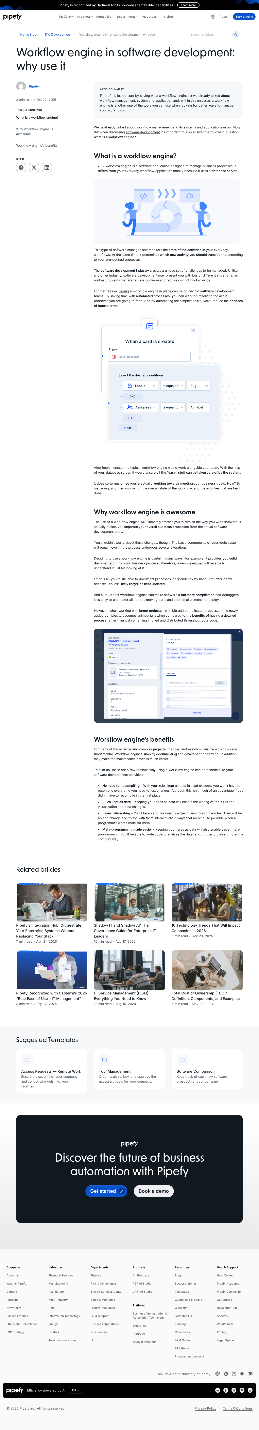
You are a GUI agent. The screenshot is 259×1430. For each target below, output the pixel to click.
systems (189, 127)
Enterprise (139, 1325)
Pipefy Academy (228, 1283)
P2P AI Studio (142, 1283)
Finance (96, 1275)
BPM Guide (182, 1340)
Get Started (224, 1299)
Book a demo (244, 16)
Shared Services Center (106, 1291)
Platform (65, 16)
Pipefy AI (139, 1333)
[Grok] (225, 1373)
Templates (182, 1291)
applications (212, 127)
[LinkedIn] (217, 1390)
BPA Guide (182, 1348)
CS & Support (100, 1316)
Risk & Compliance (103, 1283)
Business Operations (105, 1324)
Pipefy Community (229, 1291)
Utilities (54, 1332)
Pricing (167, 16)
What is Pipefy (16, 1283)
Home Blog (28, 34)
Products (84, 16)
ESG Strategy (15, 1332)
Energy (53, 1324)
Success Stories (186, 1283)
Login (225, 16)
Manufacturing (58, 1283)
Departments (126, 16)
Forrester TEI (183, 1316)
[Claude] (250, 1373)
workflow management (154, 127)
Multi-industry (58, 1299)
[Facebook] (225, 1390)
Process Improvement (189, 1356)
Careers (11, 1291)
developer (195, 563)
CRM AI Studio (142, 1291)
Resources (149, 16)
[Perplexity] (233, 1373)
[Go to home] (12, 16)
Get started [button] (103, 1191)
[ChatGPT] (217, 1373)
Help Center (225, 1275)
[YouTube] (242, 1390)
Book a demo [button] (154, 1191)
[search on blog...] (210, 34)
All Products (141, 1275)
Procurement (99, 1332)
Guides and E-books (188, 1299)
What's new (225, 1324)
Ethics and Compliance (21, 1324)
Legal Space (225, 1340)
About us (12, 1275)
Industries (103, 16)
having (124, 291)
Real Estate (56, 1291)
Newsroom (13, 1307)
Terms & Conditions (238, 1408)
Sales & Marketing (103, 1299)
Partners (12, 1299)
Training (180, 1324)
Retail (52, 1307)
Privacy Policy (205, 1408)
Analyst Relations (144, 1341)
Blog (178, 1275)
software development (143, 132)
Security (222, 1316)
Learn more (188, 5)
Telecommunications (62, 1340)
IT (92, 1340)
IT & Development (58, 34)
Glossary (181, 1307)
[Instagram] (250, 1390)
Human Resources (103, 1307)
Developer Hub (227, 1307)
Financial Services (61, 1275)
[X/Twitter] (233, 1390)
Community (182, 1332)
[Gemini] (242, 1373)
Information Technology (64, 1316)
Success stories (17, 1316)
